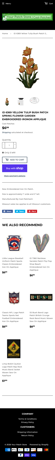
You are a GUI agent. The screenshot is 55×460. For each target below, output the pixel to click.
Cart (51, 3)
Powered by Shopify (39, 444)
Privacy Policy (27, 422)
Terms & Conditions (27, 419)
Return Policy (27, 435)
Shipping (6, 132)
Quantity (6, 140)
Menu (8, 3)
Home (5, 33)
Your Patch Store (19, 444)
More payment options (14, 176)
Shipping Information (27, 432)
